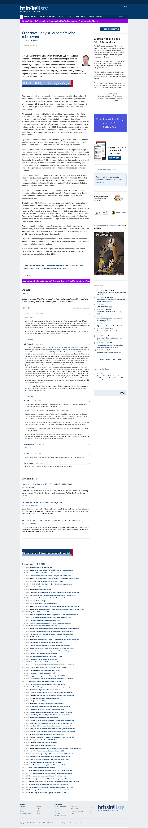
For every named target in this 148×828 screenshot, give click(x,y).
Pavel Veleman (109, 290)
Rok (114, 359)
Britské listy (35, 9)
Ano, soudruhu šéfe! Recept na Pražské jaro (110, 332)
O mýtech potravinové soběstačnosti (47, 698)
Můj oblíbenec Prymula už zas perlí (49, 690)
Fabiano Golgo (34, 570)
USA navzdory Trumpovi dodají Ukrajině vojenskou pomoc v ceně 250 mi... (52, 665)
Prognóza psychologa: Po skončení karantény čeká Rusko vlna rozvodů (52, 737)
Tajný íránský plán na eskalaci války (110, 326)
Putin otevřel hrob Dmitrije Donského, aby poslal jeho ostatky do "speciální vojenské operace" (110, 378)
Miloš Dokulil (33, 578)
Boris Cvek (32, 487)
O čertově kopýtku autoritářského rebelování (52, 765)
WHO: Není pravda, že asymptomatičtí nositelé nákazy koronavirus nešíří (52, 729)
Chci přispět (114, 158)
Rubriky (70, 17)
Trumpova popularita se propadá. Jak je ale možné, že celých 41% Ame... (51, 790)
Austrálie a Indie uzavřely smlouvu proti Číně (43, 654)
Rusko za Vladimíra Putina (31, 268)
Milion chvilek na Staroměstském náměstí (42, 768)
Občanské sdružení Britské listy (40, 823)
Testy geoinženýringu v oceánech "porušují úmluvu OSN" (47, 676)
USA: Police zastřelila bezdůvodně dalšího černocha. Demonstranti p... (51, 617)
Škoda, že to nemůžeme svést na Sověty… (110, 312)
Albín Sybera (33, 592)
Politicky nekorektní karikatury (110, 226)
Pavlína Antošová (35, 745)
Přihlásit (123, 6)
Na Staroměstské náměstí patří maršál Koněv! (50, 734)
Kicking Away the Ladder (46, 333)
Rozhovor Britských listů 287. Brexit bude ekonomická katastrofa (50, 645)
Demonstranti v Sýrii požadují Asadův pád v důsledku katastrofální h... (51, 634)
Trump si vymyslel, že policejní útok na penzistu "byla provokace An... (51, 723)
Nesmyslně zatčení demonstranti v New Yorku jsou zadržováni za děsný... (52, 720)
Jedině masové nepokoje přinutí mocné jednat (42, 502)
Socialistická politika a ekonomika (57, 265)
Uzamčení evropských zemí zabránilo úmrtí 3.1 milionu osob (47, 776)
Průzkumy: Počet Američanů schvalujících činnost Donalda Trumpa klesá (52, 731)
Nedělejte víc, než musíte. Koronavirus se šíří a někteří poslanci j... (60, 748)
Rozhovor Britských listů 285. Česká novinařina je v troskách (48, 667)
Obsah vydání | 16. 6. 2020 (33, 563)
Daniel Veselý (33, 505)
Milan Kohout (34, 589)
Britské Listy (111, 808)
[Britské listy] (47, 84)
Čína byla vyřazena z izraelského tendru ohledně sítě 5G (47, 751)
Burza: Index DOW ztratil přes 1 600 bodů (42, 673)
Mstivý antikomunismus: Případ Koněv (51, 642)
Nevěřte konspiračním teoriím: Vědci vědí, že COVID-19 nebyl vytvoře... (51, 770)
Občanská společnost (26, 813)
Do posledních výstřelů (48, 745)
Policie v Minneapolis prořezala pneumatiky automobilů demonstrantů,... (51, 773)
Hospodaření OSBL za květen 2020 (39, 612)
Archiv (42, 17)
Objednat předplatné (110, 29)
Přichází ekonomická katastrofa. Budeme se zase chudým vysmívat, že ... (52, 595)
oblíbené (86, 308)
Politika (38, 809)
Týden (102, 359)
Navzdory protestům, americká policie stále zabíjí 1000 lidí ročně (48, 784)
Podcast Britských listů (107, 169)
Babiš (64, 268)
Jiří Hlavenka (34, 690)
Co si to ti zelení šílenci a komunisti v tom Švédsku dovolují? (109, 339)
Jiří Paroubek (28, 344)
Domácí (38, 806)
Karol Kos (27, 454)
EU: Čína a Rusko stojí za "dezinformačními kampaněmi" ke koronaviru (51, 679)
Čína (81, 265)
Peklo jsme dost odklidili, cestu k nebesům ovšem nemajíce (56, 637)
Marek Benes (28, 463)
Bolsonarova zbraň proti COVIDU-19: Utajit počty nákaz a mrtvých (58, 781)
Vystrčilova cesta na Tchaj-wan (47, 743)
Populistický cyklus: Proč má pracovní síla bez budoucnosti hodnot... (59, 592)
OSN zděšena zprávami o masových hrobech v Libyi (46, 656)
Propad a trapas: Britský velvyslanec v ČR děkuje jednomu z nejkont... (57, 615)
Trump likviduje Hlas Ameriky (39, 587)
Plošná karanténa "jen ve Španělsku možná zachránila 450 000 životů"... (52, 754)
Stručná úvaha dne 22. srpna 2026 (109, 352)
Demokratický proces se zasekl (35, 265)
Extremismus (74, 265)
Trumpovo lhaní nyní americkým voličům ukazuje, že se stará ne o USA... (51, 787)
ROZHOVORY (51, 17)
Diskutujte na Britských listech (50, 670)
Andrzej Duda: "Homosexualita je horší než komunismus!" (47, 598)
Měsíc (108, 359)
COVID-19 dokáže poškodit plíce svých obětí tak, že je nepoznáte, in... (51, 584)
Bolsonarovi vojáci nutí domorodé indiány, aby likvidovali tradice (59, 629)
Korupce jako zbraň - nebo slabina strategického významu (56, 687)
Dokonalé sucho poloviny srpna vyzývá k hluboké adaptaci (109, 320)
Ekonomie (23, 809)
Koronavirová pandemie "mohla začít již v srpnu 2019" (46, 762)
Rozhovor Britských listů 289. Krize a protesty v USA (45, 626)
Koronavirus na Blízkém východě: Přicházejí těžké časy (47, 709)
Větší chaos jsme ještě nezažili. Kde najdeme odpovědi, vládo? (48, 779)
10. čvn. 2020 (39, 314)
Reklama (57, 813)
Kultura (22, 811)
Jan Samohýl (28, 314)
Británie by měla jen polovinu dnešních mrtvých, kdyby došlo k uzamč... (51, 692)
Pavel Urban (28, 401)
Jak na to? (100, 182)
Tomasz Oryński (35, 748)
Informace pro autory (77, 811)
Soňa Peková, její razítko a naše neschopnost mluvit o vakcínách (111, 300)
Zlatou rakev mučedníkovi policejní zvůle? (51, 704)
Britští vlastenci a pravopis (38, 601)
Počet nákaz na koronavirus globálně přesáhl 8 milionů (46, 581)
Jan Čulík (32, 615)
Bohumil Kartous (35, 670)
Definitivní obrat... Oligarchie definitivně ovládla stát (111, 293)
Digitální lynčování (104, 307)
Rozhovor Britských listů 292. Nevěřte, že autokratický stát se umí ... (51, 573)
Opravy (56, 811)
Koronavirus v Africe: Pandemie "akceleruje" (44, 659)
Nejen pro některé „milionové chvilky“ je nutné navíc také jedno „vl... (59, 606)
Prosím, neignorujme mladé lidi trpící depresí (43, 603)
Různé (38, 813)
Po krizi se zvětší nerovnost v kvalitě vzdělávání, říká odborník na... (50, 706)
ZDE (34, 61)
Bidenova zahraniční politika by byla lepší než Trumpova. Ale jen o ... (50, 759)
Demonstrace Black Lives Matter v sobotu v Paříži (45, 620)
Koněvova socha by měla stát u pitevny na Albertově (54, 726)
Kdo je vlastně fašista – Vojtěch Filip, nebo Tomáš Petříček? (47, 484)
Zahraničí (22, 806)
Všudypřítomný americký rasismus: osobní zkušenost (56, 570)
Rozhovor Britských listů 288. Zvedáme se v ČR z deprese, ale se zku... (50, 662)
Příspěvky (99, 17)
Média (38, 811)
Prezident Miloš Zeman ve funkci (51, 268)
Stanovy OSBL (75, 806)
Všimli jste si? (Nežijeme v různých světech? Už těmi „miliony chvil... (59, 640)
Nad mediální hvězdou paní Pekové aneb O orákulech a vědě (55, 695)
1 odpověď (30, 339)
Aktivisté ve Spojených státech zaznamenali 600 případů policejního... (51, 712)
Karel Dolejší (33, 41)
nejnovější (77, 308)
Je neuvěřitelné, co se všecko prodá (41, 567)
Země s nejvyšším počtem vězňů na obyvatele (44, 718)
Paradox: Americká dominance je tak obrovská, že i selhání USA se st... (52, 631)
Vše (119, 359)
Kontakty (57, 809)
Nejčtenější (98, 285)
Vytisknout (28, 275)
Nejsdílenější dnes (101, 369)
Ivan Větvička (109, 343)
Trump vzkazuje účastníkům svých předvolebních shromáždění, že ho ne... (52, 651)
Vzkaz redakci (75, 809)
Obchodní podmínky (60, 815)
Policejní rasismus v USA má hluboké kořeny (43, 701)
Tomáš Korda (34, 642)
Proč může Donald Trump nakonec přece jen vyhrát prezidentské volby (52, 520)
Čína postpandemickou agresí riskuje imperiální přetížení (47, 684)
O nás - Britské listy (60, 806)
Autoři (91, 17)
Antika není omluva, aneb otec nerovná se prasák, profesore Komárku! (110, 346)
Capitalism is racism (44, 589)
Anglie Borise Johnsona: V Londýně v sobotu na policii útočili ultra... (50, 623)
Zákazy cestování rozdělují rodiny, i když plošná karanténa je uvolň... (50, 756)
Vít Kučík (32, 698)
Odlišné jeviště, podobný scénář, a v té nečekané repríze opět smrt (58, 578)
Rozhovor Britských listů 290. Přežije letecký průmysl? (46, 681)
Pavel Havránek (29, 444)
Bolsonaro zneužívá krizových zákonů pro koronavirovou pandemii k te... (61, 609)
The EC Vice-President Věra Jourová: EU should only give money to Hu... (52, 648)
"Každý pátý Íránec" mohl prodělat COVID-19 (43, 740)
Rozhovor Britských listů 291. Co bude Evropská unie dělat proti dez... (51, 576)
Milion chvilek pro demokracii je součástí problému (54, 715)
